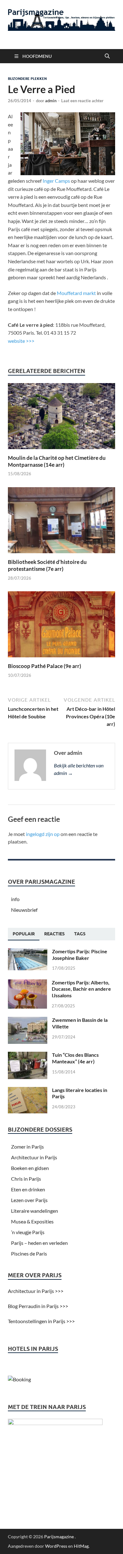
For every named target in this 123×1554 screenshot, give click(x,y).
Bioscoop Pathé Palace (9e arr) (44, 666)
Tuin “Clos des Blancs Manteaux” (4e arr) (75, 1058)
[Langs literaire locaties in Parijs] (27, 1091)
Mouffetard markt (76, 293)
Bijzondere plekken (27, 78)
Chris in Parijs (26, 1179)
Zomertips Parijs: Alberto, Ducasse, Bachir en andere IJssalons (81, 989)
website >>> (21, 341)
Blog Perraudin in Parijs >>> (38, 1306)
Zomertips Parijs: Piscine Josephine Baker (79, 954)
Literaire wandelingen (34, 1211)
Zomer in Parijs (27, 1147)
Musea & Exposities (32, 1221)
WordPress (56, 1546)
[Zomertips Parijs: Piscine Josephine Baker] (27, 952)
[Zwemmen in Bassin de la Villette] (27, 1020)
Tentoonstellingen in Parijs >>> (41, 1321)
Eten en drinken (28, 1189)
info (15, 899)
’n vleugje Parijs (27, 1232)
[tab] (23, 934)
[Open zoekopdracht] (107, 56)
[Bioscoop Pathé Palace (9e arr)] (61, 626)
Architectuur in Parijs (34, 1157)
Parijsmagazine (59, 1536)
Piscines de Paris (29, 1253)
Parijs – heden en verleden (39, 1243)
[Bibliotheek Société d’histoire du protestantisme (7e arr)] (61, 522)
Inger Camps (56, 181)
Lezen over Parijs (29, 1200)
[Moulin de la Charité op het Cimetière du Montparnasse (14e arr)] (61, 418)
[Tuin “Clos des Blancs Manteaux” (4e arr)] (27, 1055)
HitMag (81, 1546)
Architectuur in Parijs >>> (35, 1291)
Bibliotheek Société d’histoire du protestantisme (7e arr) (47, 565)
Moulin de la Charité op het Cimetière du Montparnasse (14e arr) (57, 461)
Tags (79, 933)
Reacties (54, 933)
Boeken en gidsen (30, 1168)
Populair (24, 933)
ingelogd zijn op (43, 834)
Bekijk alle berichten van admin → (78, 769)
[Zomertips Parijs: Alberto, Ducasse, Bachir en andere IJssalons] (27, 983)
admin (50, 100)
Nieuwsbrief (24, 910)
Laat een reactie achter (82, 100)
